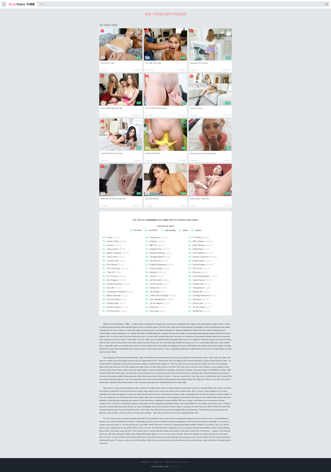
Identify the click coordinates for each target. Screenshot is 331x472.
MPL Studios (200, 241)
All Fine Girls (157, 280)
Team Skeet (113, 256)
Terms (167, 462)
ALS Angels (113, 280)
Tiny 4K (111, 287)
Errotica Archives (116, 284)
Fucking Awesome (202, 295)
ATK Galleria (200, 253)
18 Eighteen (199, 287)
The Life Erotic (114, 268)
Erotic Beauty (200, 245)
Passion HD (199, 284)
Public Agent (199, 260)
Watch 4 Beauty (115, 253)
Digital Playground (159, 264)
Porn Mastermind (159, 299)
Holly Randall (156, 268)
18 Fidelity (155, 291)
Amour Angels (200, 264)
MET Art (154, 245)
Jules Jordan (113, 249)
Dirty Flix (154, 307)
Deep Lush (199, 303)
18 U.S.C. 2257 (184, 462)
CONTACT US (157, 462)
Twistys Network (158, 253)
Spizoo (154, 276)
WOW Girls (198, 249)
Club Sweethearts (202, 276)
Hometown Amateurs (117, 291)
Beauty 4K (198, 291)
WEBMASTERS (145, 462)
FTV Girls (198, 237)
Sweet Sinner (199, 280)
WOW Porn (198, 311)
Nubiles (154, 241)
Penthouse (156, 237)
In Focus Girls (114, 311)
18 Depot (198, 299)
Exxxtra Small (157, 284)
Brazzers (197, 272)
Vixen (110, 237)
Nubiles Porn (157, 249)
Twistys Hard (113, 303)
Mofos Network (114, 295)
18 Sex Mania (157, 303)
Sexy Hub (155, 311)
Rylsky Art (155, 287)
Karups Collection (202, 256)
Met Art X (155, 272)
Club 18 (111, 272)
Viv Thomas (113, 276)
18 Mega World (157, 256)
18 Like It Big (199, 307)
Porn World (112, 264)
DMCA (174, 462)
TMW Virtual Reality (160, 295)
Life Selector (156, 260)
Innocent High (114, 299)
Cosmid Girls (112, 260)
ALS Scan (198, 268)
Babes (22, 4)
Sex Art (111, 245)
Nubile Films (114, 241)
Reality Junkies (114, 307)
